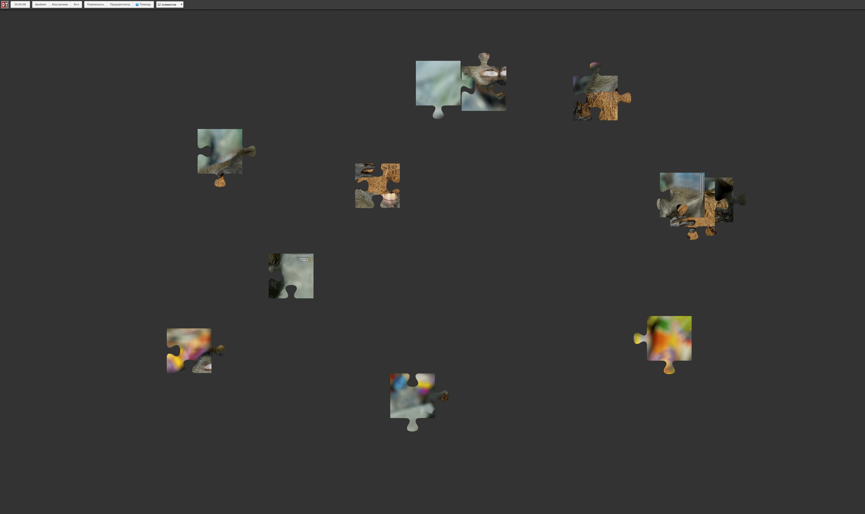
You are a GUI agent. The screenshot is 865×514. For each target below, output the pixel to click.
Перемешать (95, 4)
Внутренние (60, 4)
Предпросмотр (120, 4)
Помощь (145, 4)
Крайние (40, 4)
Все (76, 4)
